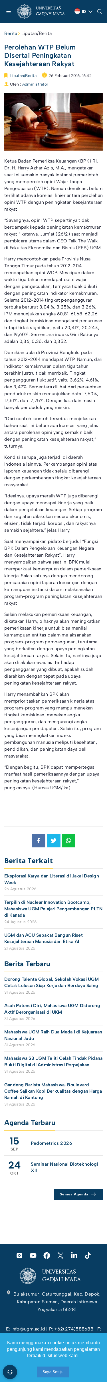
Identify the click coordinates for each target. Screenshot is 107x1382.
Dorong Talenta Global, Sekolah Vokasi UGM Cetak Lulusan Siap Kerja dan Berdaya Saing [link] (51, 982)
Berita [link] (10, 33)
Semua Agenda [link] (74, 1194)
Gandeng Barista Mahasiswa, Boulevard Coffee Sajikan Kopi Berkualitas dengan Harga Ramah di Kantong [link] (53, 1091)
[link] (43, 11)
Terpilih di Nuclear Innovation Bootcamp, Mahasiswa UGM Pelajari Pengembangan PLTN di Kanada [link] (53, 908)
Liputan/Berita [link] (36, 33)
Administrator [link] (35, 84)
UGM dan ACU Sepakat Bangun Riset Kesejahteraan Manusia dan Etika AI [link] (43, 938)
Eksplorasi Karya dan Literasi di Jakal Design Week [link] (51, 879)
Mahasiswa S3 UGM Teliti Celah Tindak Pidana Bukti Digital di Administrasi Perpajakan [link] (53, 1061)
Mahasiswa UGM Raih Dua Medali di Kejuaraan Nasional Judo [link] (53, 1035)
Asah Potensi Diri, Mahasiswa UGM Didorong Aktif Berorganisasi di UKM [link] (52, 1009)
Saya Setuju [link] (53, 1372)
